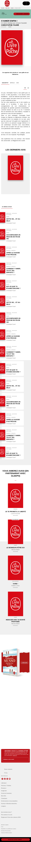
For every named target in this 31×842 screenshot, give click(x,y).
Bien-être (8, 8)
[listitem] (2, 779)
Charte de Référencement (6, 832)
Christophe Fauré (10, 25)
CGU (2, 826)
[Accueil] (7, 3)
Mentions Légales (5, 824)
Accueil (2, 8)
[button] (21, 14)
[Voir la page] (15, 662)
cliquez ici (15, 755)
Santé (12, 8)
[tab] (5, 82)
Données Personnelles (6, 830)
